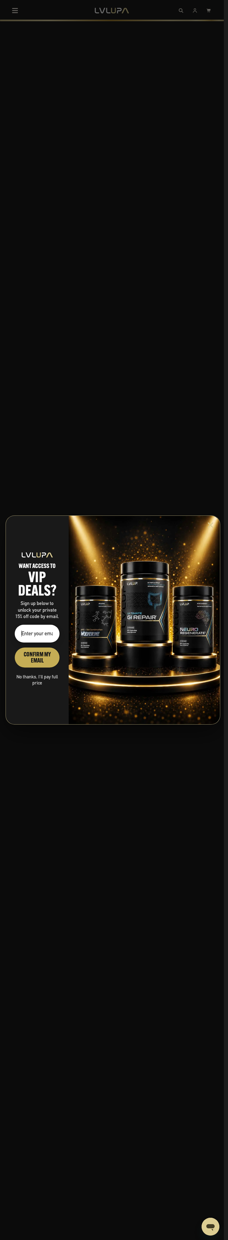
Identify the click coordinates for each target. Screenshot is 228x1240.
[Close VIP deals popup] (210, 525)
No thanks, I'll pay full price (37, 680)
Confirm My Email (37, 657)
